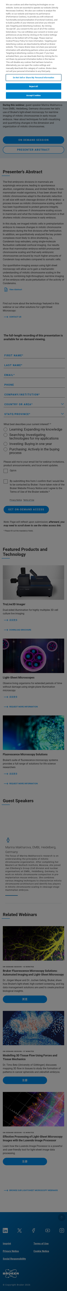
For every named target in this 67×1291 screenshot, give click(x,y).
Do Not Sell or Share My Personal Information (33, 77)
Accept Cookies (33, 95)
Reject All (33, 86)
